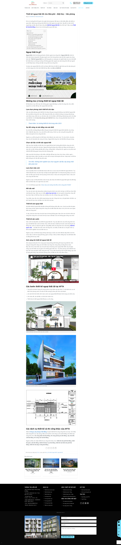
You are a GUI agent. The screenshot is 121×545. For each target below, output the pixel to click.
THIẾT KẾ (42, 7)
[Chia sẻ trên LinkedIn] (56, 448)
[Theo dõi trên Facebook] (81, 503)
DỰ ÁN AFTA (73, 7)
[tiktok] (119, 532)
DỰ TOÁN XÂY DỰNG (64, 7)
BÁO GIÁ (56, 7)
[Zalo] (119, 525)
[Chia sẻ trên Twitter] (49, 448)
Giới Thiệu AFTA (35, 7)
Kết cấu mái (30, 41)
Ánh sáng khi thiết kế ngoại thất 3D (34, 45)
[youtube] (119, 528)
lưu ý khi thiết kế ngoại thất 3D (51, 452)
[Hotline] (119, 535)
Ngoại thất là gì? (30, 32)
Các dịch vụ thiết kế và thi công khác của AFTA (36, 48)
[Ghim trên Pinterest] (53, 448)
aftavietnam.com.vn (32, 505)
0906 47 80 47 (30, 501)
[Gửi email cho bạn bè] (51, 448)
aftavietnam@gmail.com (32, 503)
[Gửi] (63, 3)
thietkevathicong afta (39, 16)
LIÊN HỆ (87, 7)
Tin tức (38, 452)
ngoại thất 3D (60, 452)
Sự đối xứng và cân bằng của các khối (35, 37)
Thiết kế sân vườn (31, 44)
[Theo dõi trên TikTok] (83, 503)
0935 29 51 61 (31, 499)
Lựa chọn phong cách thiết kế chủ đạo (35, 35)
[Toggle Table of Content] (44, 31)
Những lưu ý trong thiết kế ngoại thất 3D (35, 34)
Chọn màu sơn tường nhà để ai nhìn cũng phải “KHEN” (56, 185)
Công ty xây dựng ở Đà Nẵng (38, 431)
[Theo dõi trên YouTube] (88, 503)
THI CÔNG (49, 7)
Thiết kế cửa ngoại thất (32, 42)
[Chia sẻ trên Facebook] (47, 448)
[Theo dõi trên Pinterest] (86, 503)
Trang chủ (27, 7)
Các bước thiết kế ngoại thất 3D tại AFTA (35, 46)
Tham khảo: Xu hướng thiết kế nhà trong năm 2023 (44, 123)
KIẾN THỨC (81, 7)
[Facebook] (119, 522)
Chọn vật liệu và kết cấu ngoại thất (34, 38)
